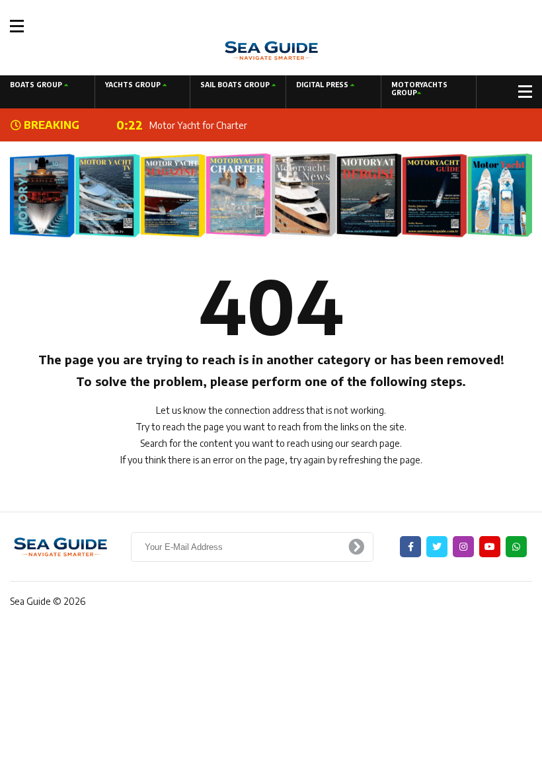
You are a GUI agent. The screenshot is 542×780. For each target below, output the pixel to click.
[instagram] (463, 546)
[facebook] (410, 546)
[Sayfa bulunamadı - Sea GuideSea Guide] (271, 49)
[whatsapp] (516, 546)
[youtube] (489, 546)
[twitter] (436, 546)
